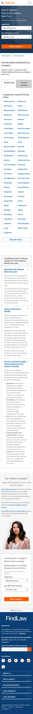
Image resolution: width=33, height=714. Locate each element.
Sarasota (21, 196)
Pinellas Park (22, 169)
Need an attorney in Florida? (12, 310)
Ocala (20, 142)
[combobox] (16, 28)
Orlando (21, 147)
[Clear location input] (29, 37)
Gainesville (8, 183)
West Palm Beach (24, 224)
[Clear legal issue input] (29, 28)
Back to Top (17, 610)
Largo (6, 228)
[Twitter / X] (16, 660)
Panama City (22, 156)
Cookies (5, 709)
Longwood (8, 233)
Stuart (20, 201)
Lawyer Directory (6, 55)
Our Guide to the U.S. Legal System (13, 511)
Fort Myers (8, 169)
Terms (3, 707)
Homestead (8, 196)
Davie (6, 142)
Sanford (21, 192)
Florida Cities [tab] (9, 82)
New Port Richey (24, 128)
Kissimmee (8, 214)
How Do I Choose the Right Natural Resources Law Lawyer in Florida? (15, 363)
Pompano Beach (24, 174)
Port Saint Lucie (24, 178)
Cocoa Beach (8, 128)
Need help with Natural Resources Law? (14, 270)
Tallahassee (22, 205)
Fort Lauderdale (10, 165)
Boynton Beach (9, 110)
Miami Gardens (23, 115)
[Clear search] (27, 581)
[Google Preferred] (3, 667)
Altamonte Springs (10, 101)
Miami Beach (22, 110)
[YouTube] (9, 660)
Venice (20, 214)
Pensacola (21, 165)
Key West (7, 210)
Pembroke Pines (24, 160)
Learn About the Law (8, 489)
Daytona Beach (9, 147)
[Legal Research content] (29, 691)
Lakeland (7, 224)
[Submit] (29, 649)
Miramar (21, 119)
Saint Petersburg (24, 187)
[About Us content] (29, 673)
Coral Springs (9, 138)
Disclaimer (19, 707)
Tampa (20, 210)
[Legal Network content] (29, 697)
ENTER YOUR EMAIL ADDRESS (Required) (14, 646)
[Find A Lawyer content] (29, 679)
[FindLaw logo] (10, 3)
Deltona (7, 160)
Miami (20, 106)
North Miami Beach (24, 138)
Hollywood (8, 192)
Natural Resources (19, 55)
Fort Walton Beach (10, 178)
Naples (20, 124)
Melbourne (22, 101)
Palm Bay (21, 151)
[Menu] (2, 3)
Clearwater (8, 124)
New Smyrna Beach (24, 133)
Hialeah (7, 187)
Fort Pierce (8, 174)
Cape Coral (8, 119)
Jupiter (6, 205)
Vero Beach (22, 219)
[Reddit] (28, 660)
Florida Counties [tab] (24, 83)
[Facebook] (3, 660)
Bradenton (8, 115)
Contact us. (22, 633)
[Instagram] (22, 660)
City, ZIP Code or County (10, 33)
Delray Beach (9, 156)
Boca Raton (8, 106)
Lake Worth (8, 219)
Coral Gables (8, 133)
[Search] (29, 3)
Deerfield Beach (9, 151)
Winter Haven (23, 228)
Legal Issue (5, 24)
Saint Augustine (24, 183)
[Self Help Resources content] (29, 685)
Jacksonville (8, 201)
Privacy (10, 707)
